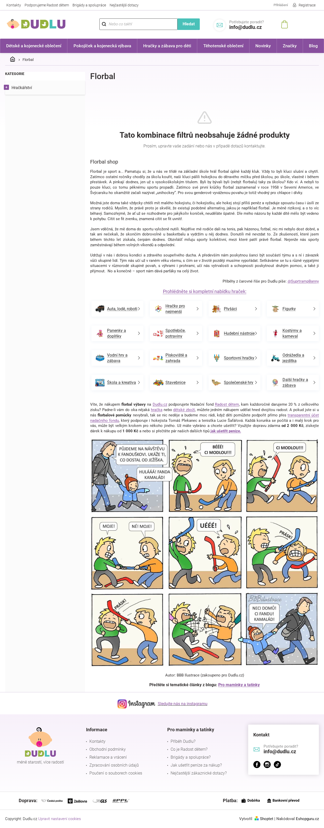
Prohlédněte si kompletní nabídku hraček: (204, 291)
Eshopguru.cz (307, 818)
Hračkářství (22, 87)
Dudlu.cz (160, 404)
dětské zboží (184, 409)
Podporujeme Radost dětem (47, 5)
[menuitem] (33, 46)
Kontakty (13, 5)
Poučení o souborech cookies (115, 773)
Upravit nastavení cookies (59, 818)
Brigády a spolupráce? (191, 757)
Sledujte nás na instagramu (182, 703)
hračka (156, 409)
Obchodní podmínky (107, 749)
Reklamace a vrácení (108, 757)
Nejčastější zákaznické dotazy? (199, 773)
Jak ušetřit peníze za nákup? (196, 765)
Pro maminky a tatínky (239, 684)
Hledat (189, 23)
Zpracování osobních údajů (114, 765)
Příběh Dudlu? (183, 741)
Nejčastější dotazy (124, 5)
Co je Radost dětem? (189, 749)
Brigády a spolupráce (89, 5)
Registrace (307, 5)
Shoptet (266, 818)
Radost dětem (227, 404)
